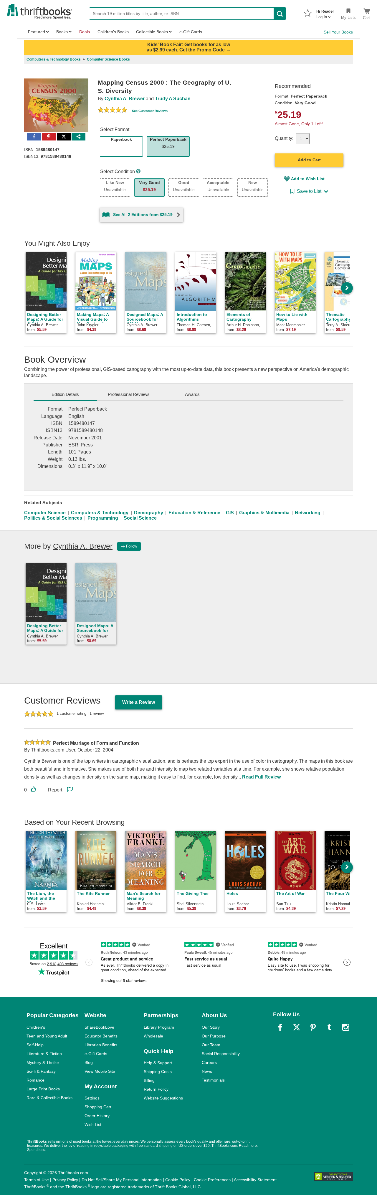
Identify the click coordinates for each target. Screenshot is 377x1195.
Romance (35, 1080)
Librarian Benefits (101, 1044)
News (207, 1071)
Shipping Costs (158, 1071)
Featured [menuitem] (36, 31)
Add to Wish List (308, 178)
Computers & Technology (99, 512)
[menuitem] (325, 12)
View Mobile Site (100, 1071)
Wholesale (153, 1036)
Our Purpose (214, 1036)
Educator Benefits (101, 1036)
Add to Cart (309, 160)
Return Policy (156, 1089)
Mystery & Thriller (43, 1062)
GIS (230, 512)
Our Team (211, 1044)
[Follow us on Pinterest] (313, 1027)
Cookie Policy (177, 1179)
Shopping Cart (98, 1106)
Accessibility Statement (255, 1179)
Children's (36, 1027)
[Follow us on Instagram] (346, 1027)
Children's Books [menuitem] (113, 31)
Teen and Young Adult (47, 1036)
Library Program (159, 1027)
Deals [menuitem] (84, 31)
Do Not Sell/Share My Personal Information (122, 1179)
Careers (209, 1062)
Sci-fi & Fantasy (41, 1071)
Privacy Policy (65, 1179)
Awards (192, 394)
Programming (102, 518)
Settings (92, 1098)
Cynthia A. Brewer (125, 98)
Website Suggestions (163, 1098)
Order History (97, 1115)
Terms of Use (36, 1179)
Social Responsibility (221, 1053)
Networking (307, 512)
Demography (148, 512)
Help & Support (158, 1062)
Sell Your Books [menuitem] (338, 32)
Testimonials (213, 1080)
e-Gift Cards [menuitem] (190, 31)
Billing (149, 1080)
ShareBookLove (99, 1027)
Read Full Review (261, 776)
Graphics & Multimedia (264, 512)
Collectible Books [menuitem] (152, 31)
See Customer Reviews (150, 111)
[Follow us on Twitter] (297, 1027)
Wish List (93, 1124)
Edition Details (65, 394)
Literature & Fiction (44, 1053)
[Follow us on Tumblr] (329, 1027)
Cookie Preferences (212, 1179)
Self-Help (35, 1044)
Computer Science (45, 512)
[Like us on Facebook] (280, 1027)
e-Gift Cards (96, 1053)
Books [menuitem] (62, 31)
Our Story (211, 1027)
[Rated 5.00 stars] (112, 110)
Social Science (140, 518)
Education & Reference (194, 512)
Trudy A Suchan (173, 98)
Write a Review (138, 702)
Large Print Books (43, 1089)
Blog (89, 1062)
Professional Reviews (129, 394)
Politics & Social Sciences (53, 518)
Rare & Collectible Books (49, 1097)
